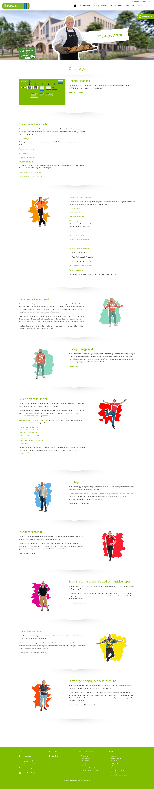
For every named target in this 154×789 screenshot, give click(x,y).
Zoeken (113, 765)
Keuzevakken (23, 153)
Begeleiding (130, 5)
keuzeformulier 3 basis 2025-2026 (30, 172)
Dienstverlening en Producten (30, 429)
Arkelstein (84, 756)
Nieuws (103, 5)
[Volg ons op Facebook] (50, 756)
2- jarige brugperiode (81, 349)
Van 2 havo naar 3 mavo (77, 235)
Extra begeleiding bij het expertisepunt (92, 681)
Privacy (113, 772)
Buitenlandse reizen (31, 631)
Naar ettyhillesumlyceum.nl (90, 770)
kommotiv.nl (86, 780)
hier (115, 274)
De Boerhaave (85, 758)
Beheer (113, 767)
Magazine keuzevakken (27, 157)
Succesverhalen (116, 758)
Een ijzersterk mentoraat (34, 299)
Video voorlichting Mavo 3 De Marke (80, 265)
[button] (149, 6)
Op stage (74, 482)
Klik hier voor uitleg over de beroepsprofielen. (34, 420)
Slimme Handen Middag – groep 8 (122, 774)
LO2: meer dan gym (31, 531)
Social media (115, 763)
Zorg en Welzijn (25, 443)
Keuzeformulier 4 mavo (76, 216)
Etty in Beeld (75, 6)
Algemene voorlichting (26, 148)
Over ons (86, 5)
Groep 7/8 (121, 5)
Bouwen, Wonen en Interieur (29, 427)
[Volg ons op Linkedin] (53, 756)
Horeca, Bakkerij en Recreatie (29, 435)
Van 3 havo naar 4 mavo (77, 243)
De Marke (84, 765)
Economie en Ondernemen (29, 432)
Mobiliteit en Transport (28, 437)
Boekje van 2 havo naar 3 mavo (79, 239)
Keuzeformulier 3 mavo (76, 211)
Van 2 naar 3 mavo (75, 230)
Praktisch (112, 5)
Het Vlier (84, 763)
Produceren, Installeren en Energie (31, 440)
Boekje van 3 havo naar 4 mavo (79, 248)
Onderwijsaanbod (79, 80)
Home (80, 5)
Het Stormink (85, 760)
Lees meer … (73, 93)
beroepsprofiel (24, 131)
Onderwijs (96, 5)
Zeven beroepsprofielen (33, 398)
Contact (140, 5)
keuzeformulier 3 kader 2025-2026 (30, 176)
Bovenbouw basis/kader (33, 124)
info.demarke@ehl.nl (31, 772)
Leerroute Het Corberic (90, 767)
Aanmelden (114, 760)
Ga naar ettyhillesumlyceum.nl (140, 1)
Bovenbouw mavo (80, 197)
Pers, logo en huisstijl (118, 770)
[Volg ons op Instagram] (57, 756)
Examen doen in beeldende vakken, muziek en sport (100, 581)
